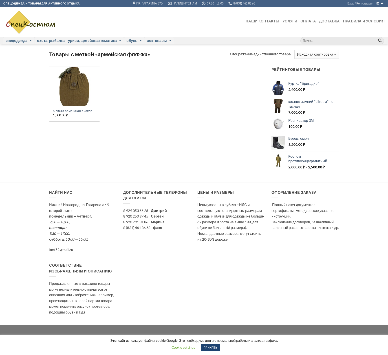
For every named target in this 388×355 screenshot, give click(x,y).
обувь (131, 40)
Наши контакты (262, 21)
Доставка (329, 21)
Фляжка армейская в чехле (72, 111)
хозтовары (157, 40)
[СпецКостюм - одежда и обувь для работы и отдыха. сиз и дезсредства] (29, 22)
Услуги (289, 21)
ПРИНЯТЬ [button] (210, 347)
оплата (308, 21)
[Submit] (380, 40)
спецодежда (16, 40)
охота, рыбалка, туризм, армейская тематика (77, 40)
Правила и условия (364, 21)
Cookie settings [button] (183, 347)
